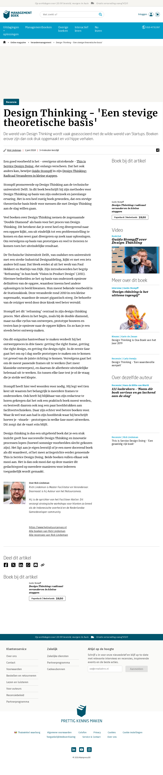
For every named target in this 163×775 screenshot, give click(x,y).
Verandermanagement (41, 42)
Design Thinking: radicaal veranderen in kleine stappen (129, 208)
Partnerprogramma (17, 701)
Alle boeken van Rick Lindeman (47, 531)
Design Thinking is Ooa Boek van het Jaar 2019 (134, 342)
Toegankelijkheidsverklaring (60, 737)
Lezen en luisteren (17, 682)
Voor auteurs (13, 688)
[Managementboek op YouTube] (81, 749)
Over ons (11, 656)
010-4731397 (153, 27)
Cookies (112, 732)
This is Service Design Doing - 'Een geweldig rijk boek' (132, 442)
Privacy (97, 732)
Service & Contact (91, 737)
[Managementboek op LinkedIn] (73, 749)
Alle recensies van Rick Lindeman (48, 534)
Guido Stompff (42, 171)
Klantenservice (16, 649)
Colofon (82, 732)
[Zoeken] (100, 14)
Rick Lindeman (14, 150)
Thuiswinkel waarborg (29, 732)
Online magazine (18, 42)
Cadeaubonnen (56, 669)
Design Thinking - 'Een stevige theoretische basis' (79, 42)
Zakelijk (52, 649)
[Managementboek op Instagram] (89, 749)
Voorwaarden (14, 669)
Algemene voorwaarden (59, 732)
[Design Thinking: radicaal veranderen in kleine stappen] (123, 181)
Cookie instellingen (132, 732)
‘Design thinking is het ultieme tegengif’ (130, 293)
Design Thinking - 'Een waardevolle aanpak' (133, 364)
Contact (10, 662)
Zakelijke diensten (58, 656)
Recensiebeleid (15, 695)
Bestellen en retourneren (21, 675)
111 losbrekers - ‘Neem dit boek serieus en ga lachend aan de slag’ (134, 392)
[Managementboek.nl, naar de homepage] (17, 18)
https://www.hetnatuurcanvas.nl (48, 527)
